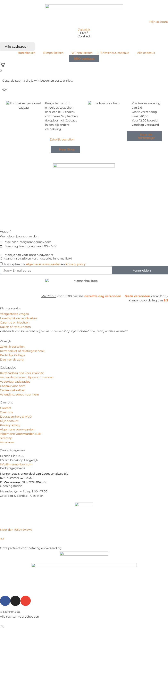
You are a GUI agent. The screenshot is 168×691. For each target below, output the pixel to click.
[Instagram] (15, 601)
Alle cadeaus (15, 46)
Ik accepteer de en (44, 264)
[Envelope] (25, 601)
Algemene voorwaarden (43, 264)
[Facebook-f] (5, 601)
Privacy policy (76, 264)
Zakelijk (84, 29)
